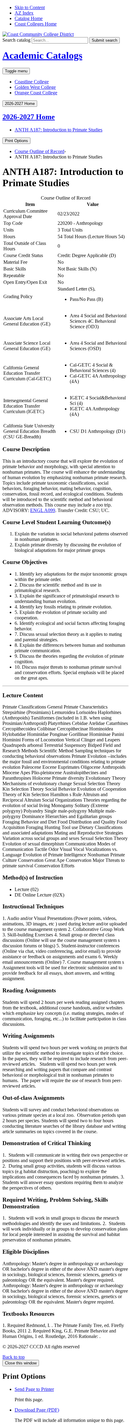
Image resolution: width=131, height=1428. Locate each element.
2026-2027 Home (28, 117)
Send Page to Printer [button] (34, 1389)
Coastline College (32, 81)
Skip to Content (30, 7)
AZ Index (24, 13)
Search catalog (16, 40)
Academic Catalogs (42, 55)
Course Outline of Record (39, 151)
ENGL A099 (42, 510)
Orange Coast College (36, 92)
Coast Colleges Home (36, 23)
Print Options (16, 140)
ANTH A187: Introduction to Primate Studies (58, 129)
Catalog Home (29, 18)
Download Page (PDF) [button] (37, 1409)
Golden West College (35, 87)
